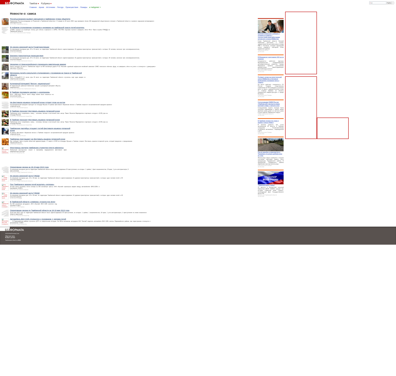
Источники (50, 7)
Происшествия (71, 7)
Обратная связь (10, 236)
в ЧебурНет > (95, 7)
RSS (19, 240)
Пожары (83, 7)
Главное (33, 7)
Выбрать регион (10, 237)
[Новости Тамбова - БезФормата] (12, 2)
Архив (41, 7)
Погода (60, 7)
